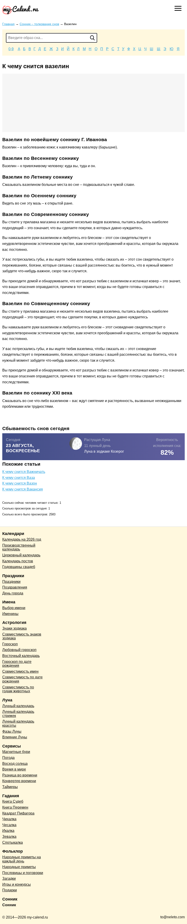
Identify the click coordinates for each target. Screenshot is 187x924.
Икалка (8, 831)
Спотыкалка (12, 842)
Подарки (9, 890)
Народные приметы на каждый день (21, 859)
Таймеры (10, 787)
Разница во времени (19, 775)
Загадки (9, 878)
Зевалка (9, 836)
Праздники (11, 582)
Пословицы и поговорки (22, 873)
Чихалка (9, 819)
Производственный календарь (18, 547)
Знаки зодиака (14, 628)
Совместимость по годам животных (18, 689)
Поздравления (14, 587)
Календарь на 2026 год (21, 539)
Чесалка (9, 825)
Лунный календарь (18, 706)
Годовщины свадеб (18, 567)
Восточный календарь (21, 656)
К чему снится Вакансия (22, 489)
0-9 (11, 49)
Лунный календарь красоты (18, 723)
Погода (8, 758)
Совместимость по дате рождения (22, 679)
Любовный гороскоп (19, 650)
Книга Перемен (15, 807)
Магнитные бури (16, 752)
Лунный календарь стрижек (18, 714)
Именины (10, 614)
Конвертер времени (19, 781)
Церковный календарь (21, 555)
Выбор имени (13, 608)
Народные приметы (19, 867)
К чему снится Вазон (19, 483)
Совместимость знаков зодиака (21, 636)
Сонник (9, 905)
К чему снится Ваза (18, 478)
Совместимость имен (20, 671)
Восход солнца (15, 764)
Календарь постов (17, 561)
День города (12, 593)
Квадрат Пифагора (18, 813)
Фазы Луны (11, 731)
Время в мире (14, 769)
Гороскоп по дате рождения (16, 664)
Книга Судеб (12, 801)
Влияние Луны (14, 737)
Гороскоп (10, 644)
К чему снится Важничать (23, 472)
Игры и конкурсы (16, 884)
